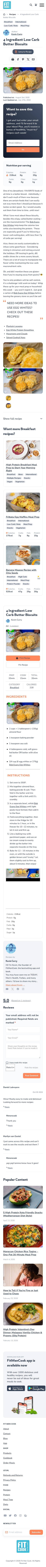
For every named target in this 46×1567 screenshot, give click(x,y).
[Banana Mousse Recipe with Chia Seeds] (23, 564)
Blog (5, 1438)
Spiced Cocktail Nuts (15, 337)
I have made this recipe (18, 1062)
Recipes (12, 14)
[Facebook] (19, 989)
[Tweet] (28, 59)
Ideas (20, 474)
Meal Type (8, 1499)
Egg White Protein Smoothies (20, 330)
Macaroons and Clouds (16, 333)
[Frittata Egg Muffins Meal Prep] (23, 511)
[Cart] (36, 5)
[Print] (12, 59)
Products (7, 1453)
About (6, 1428)
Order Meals (9, 1462)
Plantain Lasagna (14, 326)
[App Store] (16, 1390)
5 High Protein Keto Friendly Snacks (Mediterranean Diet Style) (22, 1214)
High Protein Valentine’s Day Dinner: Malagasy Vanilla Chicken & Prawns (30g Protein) (22, 1332)
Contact (6, 1433)
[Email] (33, 59)
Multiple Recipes (14, 478)
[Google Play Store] (36, 1390)
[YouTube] (8, 989)
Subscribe (36, 1532)
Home (4, 14)
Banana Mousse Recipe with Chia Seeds (21, 571)
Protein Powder (13, 584)
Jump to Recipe (25, 51)
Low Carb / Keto (11, 25)
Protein (6, 1494)
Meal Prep (25, 25)
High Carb (22, 577)
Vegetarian (19, 481)
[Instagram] (24, 989)
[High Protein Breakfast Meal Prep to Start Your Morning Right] (23, 459)
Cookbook (7, 1458)
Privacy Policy (9, 1480)
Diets (5, 1504)
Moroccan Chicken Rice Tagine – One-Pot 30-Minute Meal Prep (20, 1253)
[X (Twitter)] (14, 989)
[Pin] (23, 59)
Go (23, 150)
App (5, 1443)
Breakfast (8, 22)
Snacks (27, 478)
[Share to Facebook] (17, 59)
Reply (7, 1107)
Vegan (9, 481)
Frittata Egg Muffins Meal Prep (22, 516)
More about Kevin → (15, 985)
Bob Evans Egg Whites (24, 293)
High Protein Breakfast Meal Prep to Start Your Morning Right (21, 467)
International (20, 22)
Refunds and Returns (13, 1475)
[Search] (31, 5)
